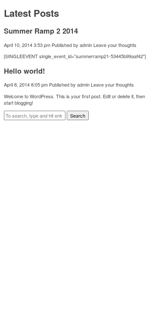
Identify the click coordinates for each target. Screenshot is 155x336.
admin (86, 44)
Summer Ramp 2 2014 (41, 30)
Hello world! (24, 70)
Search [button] (77, 115)
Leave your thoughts (114, 44)
